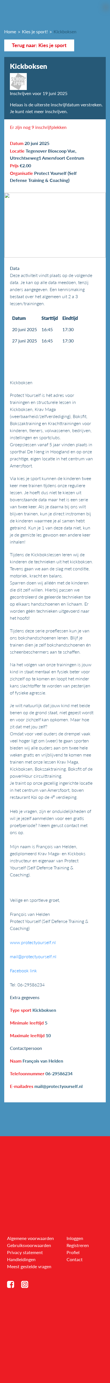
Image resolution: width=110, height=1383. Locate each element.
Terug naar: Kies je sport (39, 45)
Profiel (73, 1252)
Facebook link (23, 970)
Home (10, 31)
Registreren (78, 1245)
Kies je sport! (35, 31)
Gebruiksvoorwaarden (29, 1245)
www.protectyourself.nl (33, 942)
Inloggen (75, 1238)
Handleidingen (21, 1259)
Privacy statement (25, 1252)
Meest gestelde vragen (29, 1266)
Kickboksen (65, 31)
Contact (75, 1259)
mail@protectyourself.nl (33, 956)
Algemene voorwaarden (30, 1238)
